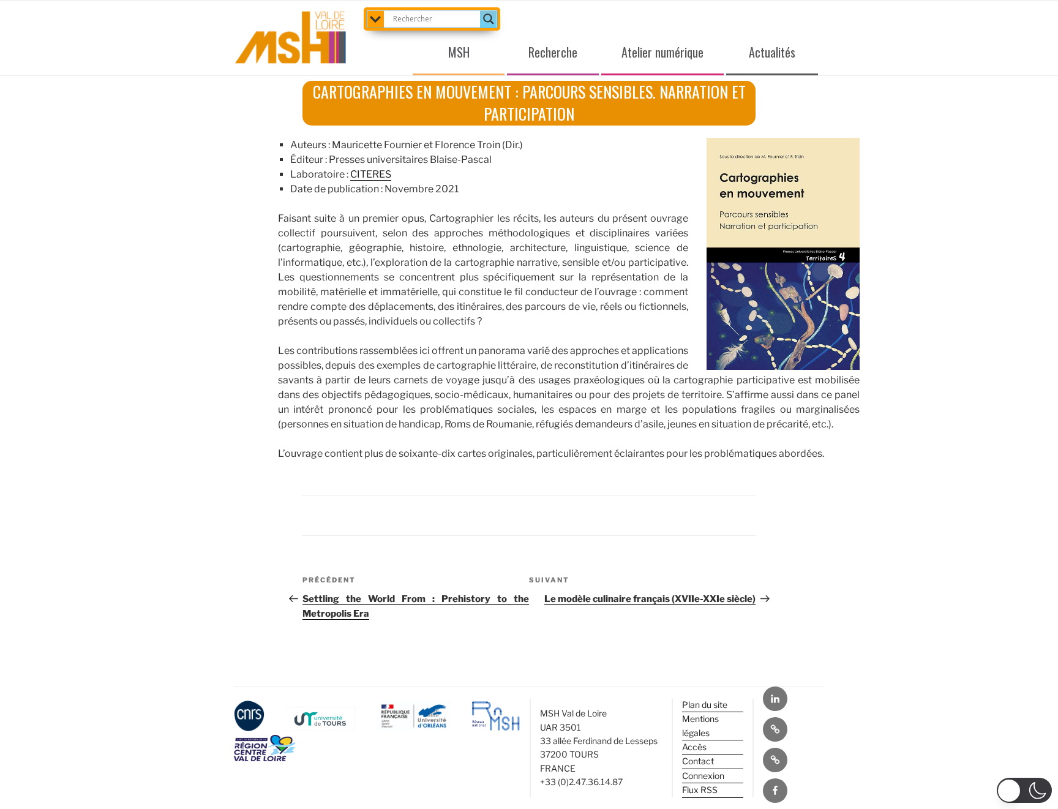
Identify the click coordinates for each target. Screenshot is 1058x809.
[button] (1024, 790)
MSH (459, 52)
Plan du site (704, 704)
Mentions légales (700, 725)
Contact (698, 761)
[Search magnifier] (488, 19)
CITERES (370, 174)
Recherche (552, 52)
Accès (694, 747)
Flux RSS (700, 790)
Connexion (703, 775)
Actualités (772, 52)
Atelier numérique (662, 52)
